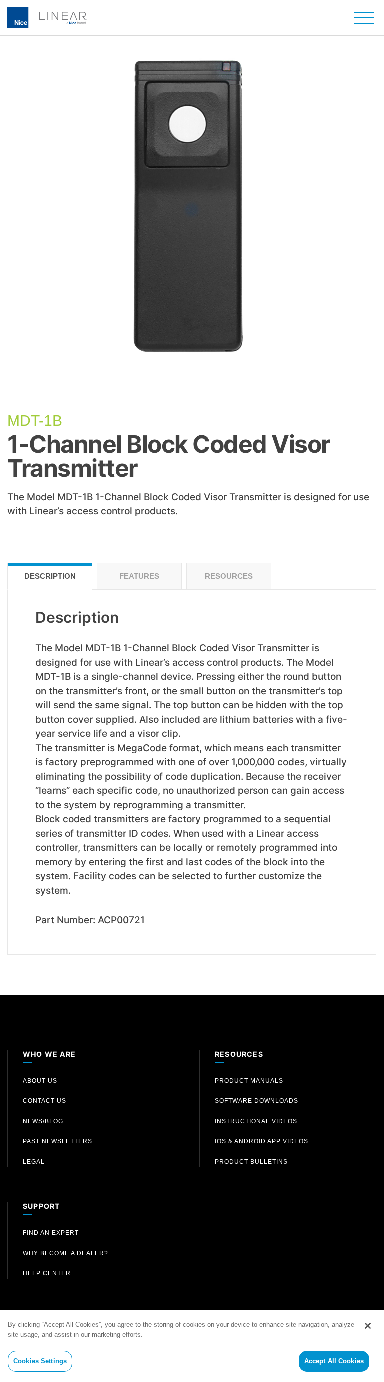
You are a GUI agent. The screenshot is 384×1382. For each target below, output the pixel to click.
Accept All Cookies (334, 1361)
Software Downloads (256, 1100)
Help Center (47, 1273)
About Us (40, 1080)
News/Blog (43, 1121)
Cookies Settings (40, 1361)
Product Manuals (249, 1080)
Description (50, 576)
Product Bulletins (251, 1161)
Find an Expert (51, 1232)
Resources (229, 576)
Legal (34, 1161)
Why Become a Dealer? (65, 1253)
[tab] (50, 576)
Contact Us (44, 1100)
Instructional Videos (256, 1121)
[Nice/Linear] (48, 16)
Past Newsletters (57, 1141)
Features (140, 576)
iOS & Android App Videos (261, 1141)
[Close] (368, 1326)
